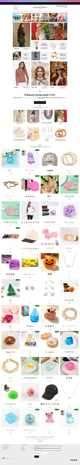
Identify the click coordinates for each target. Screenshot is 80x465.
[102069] (68, 274)
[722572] (55, 404)
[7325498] (28, 326)
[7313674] (24, 222)
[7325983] (30, 274)
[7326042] (48, 326)
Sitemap (4, 449)
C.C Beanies (22, 11)
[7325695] (11, 352)
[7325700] (28, 430)
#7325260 (69, 198)
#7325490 (30, 172)
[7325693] (9, 352)
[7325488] (29, 170)
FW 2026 (28, 11)
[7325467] (11, 222)
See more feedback (40, 441)
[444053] (14, 196)
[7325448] (8, 404)
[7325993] (52, 222)
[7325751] (51, 248)
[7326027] (68, 300)
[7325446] (26, 196)
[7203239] (50, 170)
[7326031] (68, 222)
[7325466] (9, 222)
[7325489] (31, 170)
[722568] (58, 404)
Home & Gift (46, 11)
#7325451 (10, 405)
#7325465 (10, 224)
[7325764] (26, 378)
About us (23, 447)
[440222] (11, 378)
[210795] (30, 300)
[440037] (70, 326)
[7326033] (70, 222)
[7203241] (52, 170)
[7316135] (36, 222)
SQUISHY (18, 11)
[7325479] (14, 274)
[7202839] (31, 248)
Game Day (42, 11)
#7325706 (49, 198)
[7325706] (48, 196)
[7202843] (38, 248)
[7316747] (31, 222)
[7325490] (26, 170)
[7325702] (32, 430)
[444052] (11, 196)
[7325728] (7, 430)
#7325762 (30, 405)
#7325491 (69, 431)
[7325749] (48, 248)
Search (65, 11)
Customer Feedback (5, 448)
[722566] (42, 404)
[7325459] (71, 378)
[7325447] (33, 196)
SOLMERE (25, 11)
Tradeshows (23, 448)
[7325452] (15, 404)
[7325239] (48, 352)
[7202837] (27, 248)
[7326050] (69, 248)
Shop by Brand (50, 11)
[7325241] (53, 352)
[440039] (75, 326)
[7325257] (68, 196)
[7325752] (53, 248)
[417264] (7, 196)
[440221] (9, 378)
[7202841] (36, 248)
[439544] (63, 326)
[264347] (50, 300)
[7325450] (13, 404)
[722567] (46, 404)
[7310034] (34, 222)
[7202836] (24, 248)
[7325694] (7, 352)
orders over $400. (16, 5)
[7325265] (9, 170)
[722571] (53, 404)
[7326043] (51, 326)
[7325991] (50, 222)
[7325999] (50, 378)
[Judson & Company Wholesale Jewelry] (40, 7)
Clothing (39, 11)
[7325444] (29, 196)
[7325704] (25, 430)
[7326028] (70, 300)
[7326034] (73, 222)
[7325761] (31, 404)
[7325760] (29, 404)
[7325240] (51, 352)
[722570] (51, 404)
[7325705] (51, 196)
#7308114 (30, 224)
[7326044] (53, 326)
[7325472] (68, 352)
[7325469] (16, 222)
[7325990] (47, 222)
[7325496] (30, 326)
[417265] (9, 196)
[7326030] (66, 300)
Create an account (76, 3)
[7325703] (35, 430)
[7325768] (33, 378)
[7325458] (69, 378)
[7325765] (29, 378)
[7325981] (25, 274)
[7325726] (11, 430)
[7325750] (46, 248)
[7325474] (73, 352)
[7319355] (38, 222)
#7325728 (10, 431)
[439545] (68, 326)
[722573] (48, 404)
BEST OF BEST (55, 11)
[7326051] (71, 248)
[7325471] (66, 352)
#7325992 (50, 224)
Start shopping (40, 102)
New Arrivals (15, 11)
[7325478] (11, 274)
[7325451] (6, 404)
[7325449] (10, 404)
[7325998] (47, 378)
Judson (21, 1)
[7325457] (67, 378)
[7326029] (73, 300)
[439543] (66, 326)
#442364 (69, 172)
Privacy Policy (23, 449)
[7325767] (24, 378)
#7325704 (30, 431)
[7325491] (33, 170)
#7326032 (69, 224)
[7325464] (7, 222)
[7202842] (22, 248)
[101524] (70, 274)
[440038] (73, 326)
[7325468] (14, 222)
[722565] (44, 404)
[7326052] (67, 248)
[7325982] (28, 274)
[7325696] (14, 352)
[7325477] (7, 274)
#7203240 (49, 172)
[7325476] (9, 274)
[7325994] (54, 222)
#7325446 (30, 198)
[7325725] (9, 430)
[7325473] (70, 352)
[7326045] (46, 326)
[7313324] (29, 222)
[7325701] (30, 430)
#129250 (69, 405)
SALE (57, 11)
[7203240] (47, 170)
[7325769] (36, 378)
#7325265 (10, 172)
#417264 (10, 198)
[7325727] (14, 430)
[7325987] (48, 274)
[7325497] (32, 326)
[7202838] (29, 248)
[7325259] (73, 196)
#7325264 (49, 431)
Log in (73, 3)
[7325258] (70, 196)
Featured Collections (39, 107)
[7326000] (52, 378)
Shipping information (5, 446)
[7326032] (66, 222)
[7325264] (11, 170)
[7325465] (5, 222)
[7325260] (66, 196)
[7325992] (45, 222)
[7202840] (34, 248)
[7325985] (35, 274)
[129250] (69, 404)
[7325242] (46, 352)
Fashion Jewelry (31, 11)
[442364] (68, 170)
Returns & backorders (5, 447)
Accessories (36, 11)
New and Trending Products (39, 147)
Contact (23, 446)
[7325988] (51, 274)
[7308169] (27, 222)
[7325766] (31, 378)
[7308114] (22, 222)
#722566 (50, 405)
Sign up (36, 456)
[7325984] (32, 274)
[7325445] (31, 196)
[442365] (70, 170)
